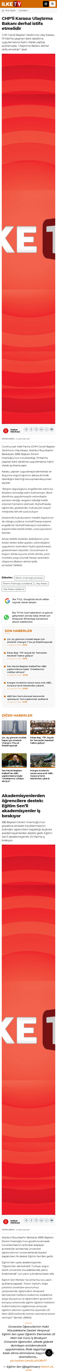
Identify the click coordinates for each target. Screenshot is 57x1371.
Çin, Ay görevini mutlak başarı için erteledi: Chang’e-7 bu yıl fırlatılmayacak (29, 642)
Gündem (23, 10)
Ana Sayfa (10, 10)
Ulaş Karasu (41, 583)
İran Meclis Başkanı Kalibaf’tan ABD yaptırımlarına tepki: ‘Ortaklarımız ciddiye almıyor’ (26, 670)
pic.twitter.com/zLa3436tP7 (28, 1360)
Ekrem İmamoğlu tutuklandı (17, 583)
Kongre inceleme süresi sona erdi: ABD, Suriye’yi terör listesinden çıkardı (29, 685)
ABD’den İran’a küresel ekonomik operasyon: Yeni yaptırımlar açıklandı (27, 699)
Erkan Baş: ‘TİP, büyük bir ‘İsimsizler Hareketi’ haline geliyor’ (27, 655)
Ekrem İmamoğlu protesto (29, 578)
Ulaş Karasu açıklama (13, 589)
